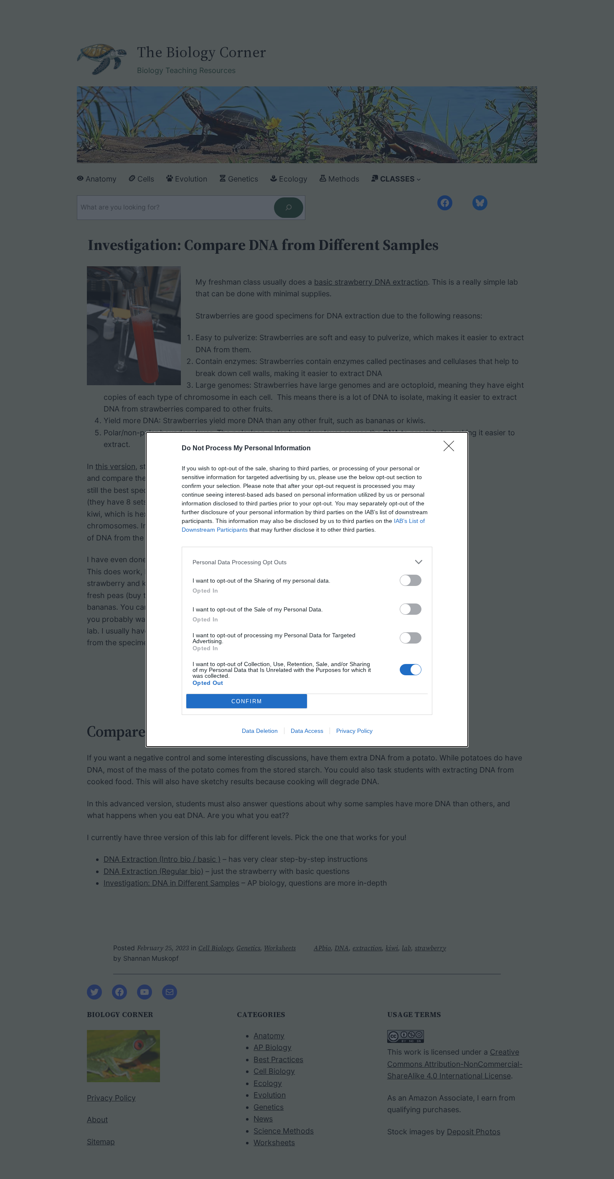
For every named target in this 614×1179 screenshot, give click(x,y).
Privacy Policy (354, 730)
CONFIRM (246, 701)
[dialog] (307, 589)
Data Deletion (260, 730)
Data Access (307, 730)
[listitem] (307, 562)
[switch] (410, 580)
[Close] (451, 449)
